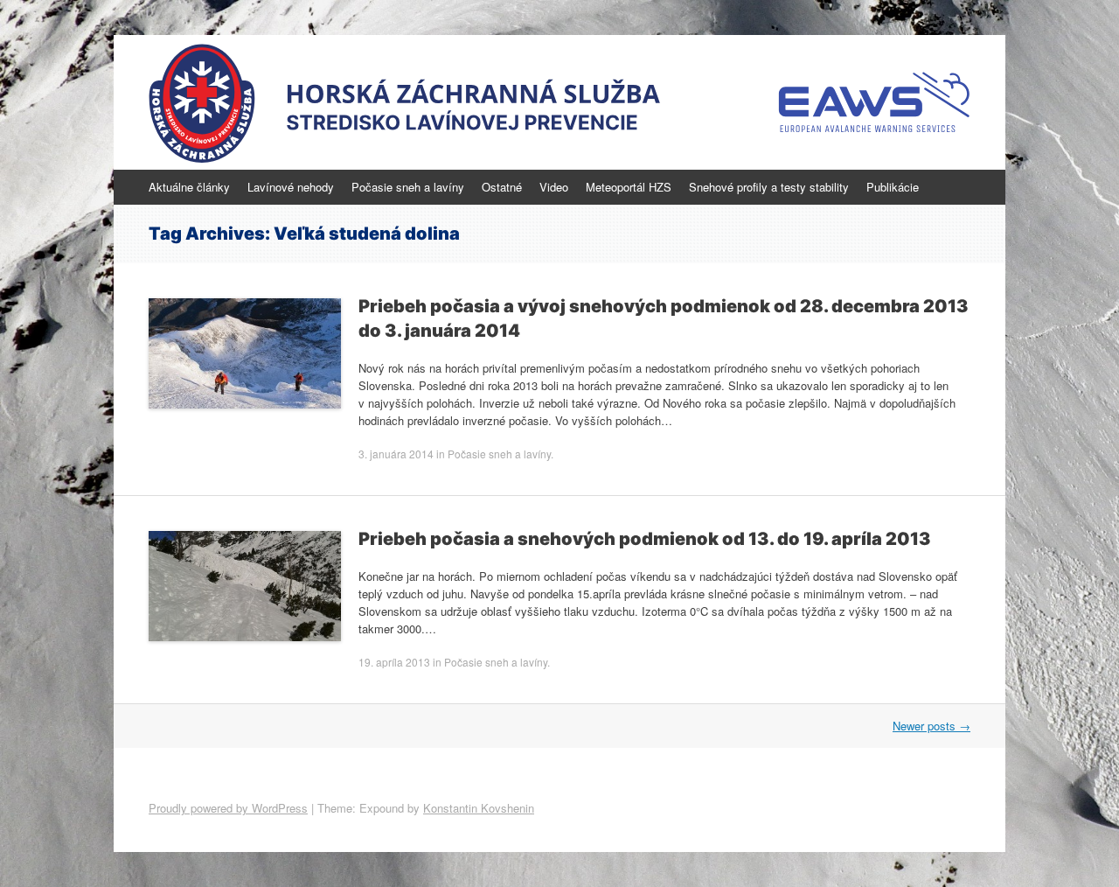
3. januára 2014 (396, 453)
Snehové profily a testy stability (769, 186)
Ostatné (502, 186)
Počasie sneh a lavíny (407, 186)
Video (553, 186)
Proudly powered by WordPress (228, 808)
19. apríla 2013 (394, 661)
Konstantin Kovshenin (478, 808)
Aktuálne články (189, 186)
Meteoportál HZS (628, 186)
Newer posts (931, 725)
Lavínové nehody (290, 186)
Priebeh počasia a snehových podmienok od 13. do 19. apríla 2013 (644, 538)
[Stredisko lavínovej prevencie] (559, 102)
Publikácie (892, 186)
